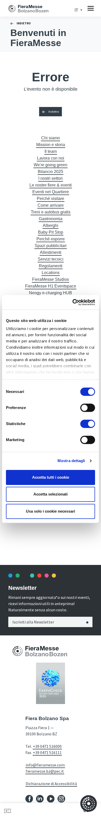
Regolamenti (50, 266)
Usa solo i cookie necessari (50, 511)
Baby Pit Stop (50, 232)
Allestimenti (50, 252)
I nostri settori (50, 178)
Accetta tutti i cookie (50, 477)
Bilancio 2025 (50, 171)
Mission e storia (50, 144)
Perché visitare (50, 198)
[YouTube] (51, 798)
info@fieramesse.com (45, 764)
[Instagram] (61, 798)
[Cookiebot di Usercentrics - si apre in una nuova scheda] (72, 302)
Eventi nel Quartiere (50, 192)
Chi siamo (50, 138)
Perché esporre (51, 239)
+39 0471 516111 (47, 752)
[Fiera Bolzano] (33, 8)
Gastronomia (50, 219)
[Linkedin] (40, 798)
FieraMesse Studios (50, 279)
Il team (51, 151)
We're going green (50, 165)
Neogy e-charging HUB (50, 293)
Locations (51, 272)
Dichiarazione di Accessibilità (51, 783)
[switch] (87, 408)
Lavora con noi (50, 158)
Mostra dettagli (71, 460)
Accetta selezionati (50, 494)
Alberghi (50, 225)
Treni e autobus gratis (50, 212)
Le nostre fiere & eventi (51, 185)
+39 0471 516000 (47, 746)
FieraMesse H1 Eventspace (50, 286)
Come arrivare (51, 205)
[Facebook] (29, 798)
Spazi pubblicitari (51, 245)
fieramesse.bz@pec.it (45, 771)
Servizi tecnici (50, 259)
